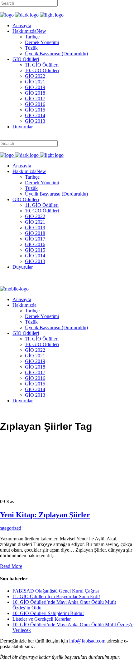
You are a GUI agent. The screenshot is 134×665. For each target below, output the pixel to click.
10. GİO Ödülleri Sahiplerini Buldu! (48, 613)
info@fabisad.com (87, 640)
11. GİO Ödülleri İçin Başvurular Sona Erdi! (56, 596)
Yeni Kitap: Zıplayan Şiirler (45, 515)
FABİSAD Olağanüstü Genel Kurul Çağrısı (55, 590)
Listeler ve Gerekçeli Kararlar (41, 619)
